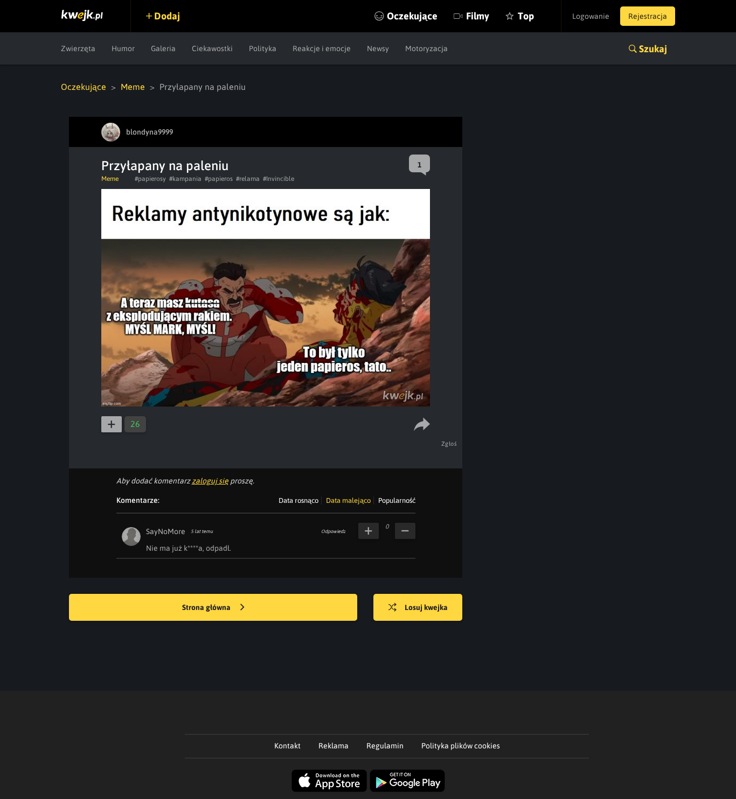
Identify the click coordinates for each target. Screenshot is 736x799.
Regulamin (385, 745)
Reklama (333, 745)
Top (526, 16)
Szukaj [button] (653, 48)
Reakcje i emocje (322, 48)
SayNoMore (165, 531)
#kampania (185, 179)
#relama (248, 179)
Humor (123, 48)
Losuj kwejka (426, 607)
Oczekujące (412, 16)
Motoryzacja (426, 48)
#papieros (219, 179)
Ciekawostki (212, 48)
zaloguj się (210, 480)
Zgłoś (449, 443)
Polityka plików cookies (460, 745)
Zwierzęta (78, 48)
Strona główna (207, 607)
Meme (133, 87)
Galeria (163, 48)
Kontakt (287, 745)
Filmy (477, 16)
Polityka (262, 48)
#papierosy (150, 179)
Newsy (378, 48)
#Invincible (278, 179)
